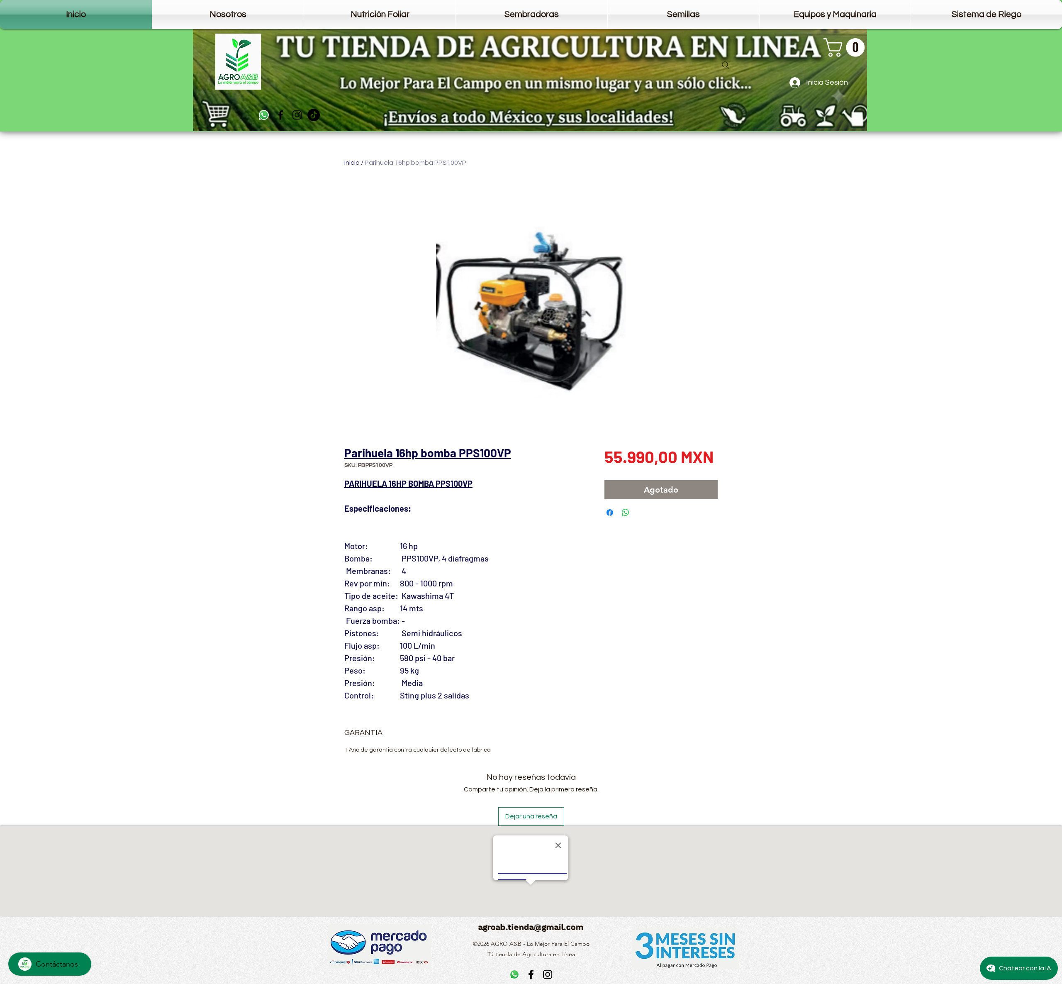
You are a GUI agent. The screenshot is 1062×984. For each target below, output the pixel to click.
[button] (846, 47)
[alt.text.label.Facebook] (280, 115)
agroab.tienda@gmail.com (531, 927)
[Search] (725, 65)
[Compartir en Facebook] (610, 513)
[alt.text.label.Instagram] (297, 115)
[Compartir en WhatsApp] (626, 513)
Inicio (352, 162)
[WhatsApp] (264, 115)
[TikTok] (313, 115)
